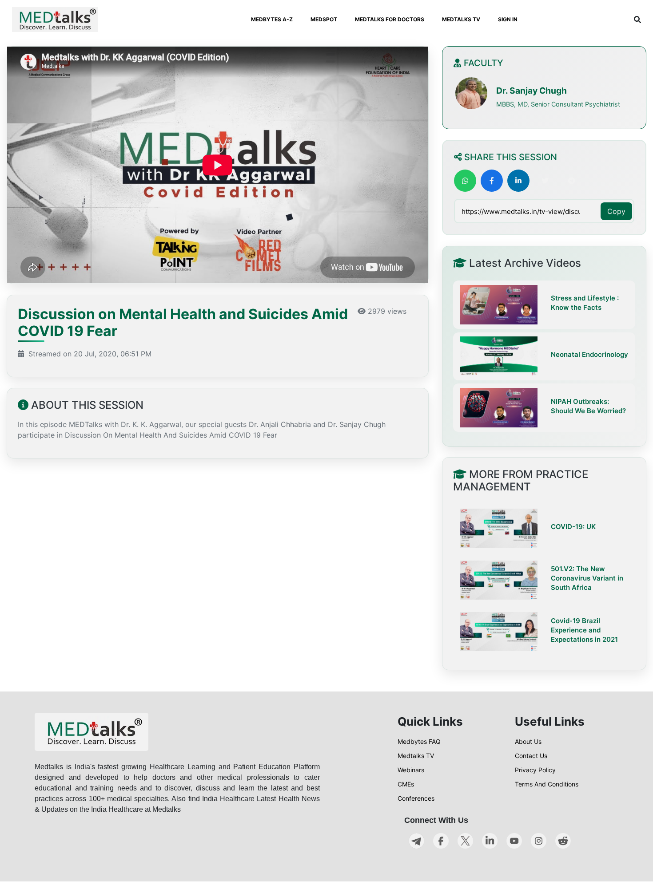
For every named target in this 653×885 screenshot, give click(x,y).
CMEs (406, 784)
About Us (528, 741)
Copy (616, 211)
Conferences (416, 798)
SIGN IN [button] (508, 19)
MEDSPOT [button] (324, 19)
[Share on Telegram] (572, 181)
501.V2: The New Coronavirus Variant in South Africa (587, 578)
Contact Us (531, 755)
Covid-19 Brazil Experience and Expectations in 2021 (584, 630)
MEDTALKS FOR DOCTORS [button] (389, 19)
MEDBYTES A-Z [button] (272, 19)
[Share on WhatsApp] (465, 181)
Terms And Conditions (546, 784)
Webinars (411, 770)
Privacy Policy (535, 770)
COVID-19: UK (573, 526)
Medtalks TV (416, 755)
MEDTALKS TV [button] (461, 19)
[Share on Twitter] (545, 181)
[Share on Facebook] (492, 181)
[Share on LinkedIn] (518, 181)
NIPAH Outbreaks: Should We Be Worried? (588, 406)
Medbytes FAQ (419, 741)
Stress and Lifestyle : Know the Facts (585, 303)
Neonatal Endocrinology (589, 354)
